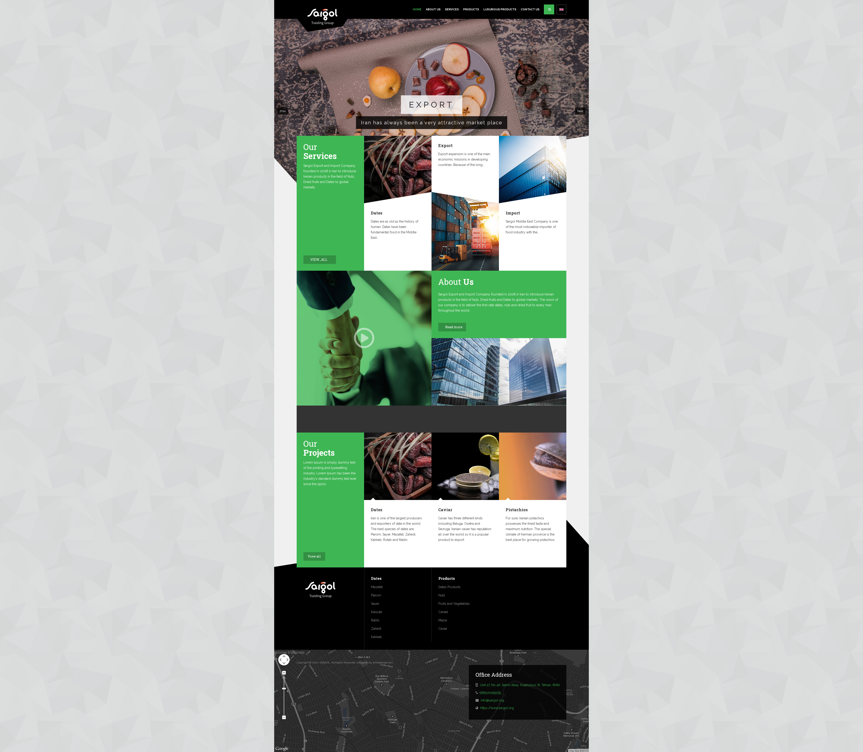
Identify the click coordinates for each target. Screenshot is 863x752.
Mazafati (377, 587)
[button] (283, 111)
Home (417, 9)
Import (513, 213)
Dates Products (449, 587)
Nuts (441, 595)
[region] (431, 111)
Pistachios (517, 509)
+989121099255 (490, 692)
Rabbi (375, 620)
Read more (454, 327)
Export (445, 145)
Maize (442, 620)
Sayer (375, 603)
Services (452, 9)
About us (433, 9)
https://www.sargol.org (497, 708)
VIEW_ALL (319, 259)
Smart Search (549, 9)
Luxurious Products (499, 9)
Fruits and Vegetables (454, 603)
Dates (376, 213)
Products (471, 9)
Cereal (443, 612)
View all (314, 556)
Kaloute (376, 612)
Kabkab (376, 637)
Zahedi (376, 628)
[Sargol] (322, 15)
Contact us (530, 9)
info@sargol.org (492, 700)
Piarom (376, 595)
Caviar (445, 509)
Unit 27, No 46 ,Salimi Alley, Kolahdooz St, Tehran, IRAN (520, 685)
